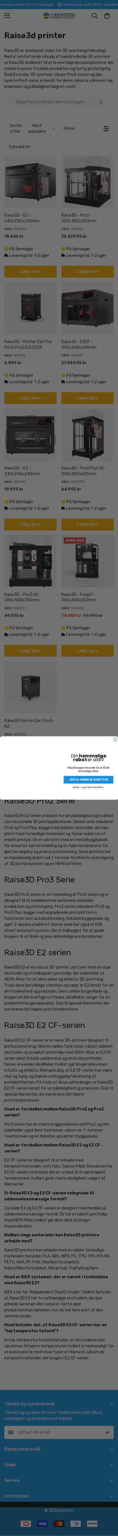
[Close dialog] (115, 739)
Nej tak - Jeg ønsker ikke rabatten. (88, 787)
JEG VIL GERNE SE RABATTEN (88, 779)
